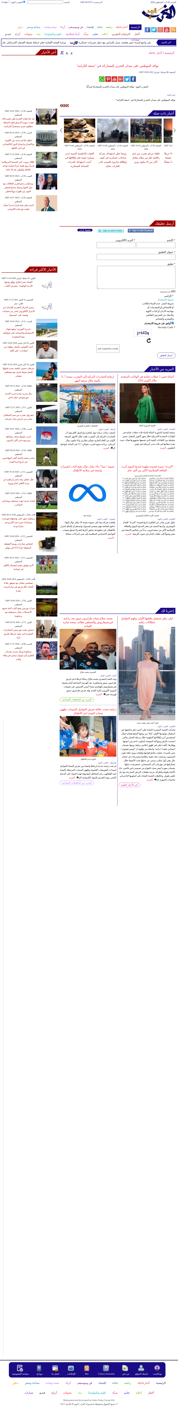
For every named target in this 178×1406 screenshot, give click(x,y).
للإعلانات (71, 1373)
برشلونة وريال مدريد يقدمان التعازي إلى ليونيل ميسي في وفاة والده (18, 655)
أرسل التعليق (166, 355)
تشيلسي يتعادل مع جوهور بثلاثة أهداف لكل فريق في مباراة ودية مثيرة (18, 587)
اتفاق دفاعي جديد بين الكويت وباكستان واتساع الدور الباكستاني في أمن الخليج (18, 144)
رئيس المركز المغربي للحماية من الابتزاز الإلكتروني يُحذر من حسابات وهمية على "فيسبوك (18, 311)
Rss (87, 1373)
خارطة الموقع (141, 1373)
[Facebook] (141, 232)
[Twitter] (111, 232)
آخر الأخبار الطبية (129, 785)
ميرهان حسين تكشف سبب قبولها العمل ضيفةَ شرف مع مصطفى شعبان (18, 372)
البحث (66, 2)
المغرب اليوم (17, 2)
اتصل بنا (55, 1373)
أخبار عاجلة (155, 52)
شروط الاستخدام (166, 299)
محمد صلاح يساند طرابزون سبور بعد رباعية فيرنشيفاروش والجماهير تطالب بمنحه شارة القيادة (88, 622)
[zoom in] (62, 52)
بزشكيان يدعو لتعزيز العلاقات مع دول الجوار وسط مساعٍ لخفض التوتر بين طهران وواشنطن (18, 187)
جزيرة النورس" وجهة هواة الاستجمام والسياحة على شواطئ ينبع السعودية (18, 333)
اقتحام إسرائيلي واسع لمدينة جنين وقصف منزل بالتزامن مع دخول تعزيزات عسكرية (132, 42)
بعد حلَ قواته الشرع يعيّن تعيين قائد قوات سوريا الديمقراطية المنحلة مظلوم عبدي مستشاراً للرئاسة (18, 122)
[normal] (66, 52)
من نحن (125, 1373)
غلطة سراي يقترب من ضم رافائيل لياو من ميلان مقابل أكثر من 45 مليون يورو (146, 157)
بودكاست (157, 1373)
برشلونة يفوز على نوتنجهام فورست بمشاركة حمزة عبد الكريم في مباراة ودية (18, 522)
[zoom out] (71, 52)
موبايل (39, 1373)
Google (5, 2)
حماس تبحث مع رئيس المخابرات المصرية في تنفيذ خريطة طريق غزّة (18, 634)
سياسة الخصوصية (20, 1373)
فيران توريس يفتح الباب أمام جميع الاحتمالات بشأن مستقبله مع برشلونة (18, 612)
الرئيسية (169, 52)
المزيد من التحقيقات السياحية (77, 699)
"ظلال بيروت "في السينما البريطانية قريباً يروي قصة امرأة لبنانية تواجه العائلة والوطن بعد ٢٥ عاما (18, 166)
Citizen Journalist (106, 1373)
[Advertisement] (71, 15)
